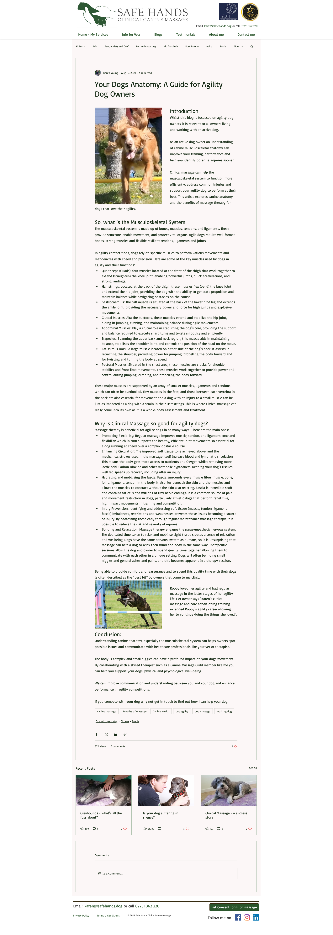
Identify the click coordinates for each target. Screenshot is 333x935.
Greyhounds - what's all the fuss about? (101, 815)
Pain (94, 46)
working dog (224, 711)
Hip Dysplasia (171, 46)
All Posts (80, 46)
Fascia (223, 46)
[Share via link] (125, 734)
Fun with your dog (146, 46)
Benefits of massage (134, 711)
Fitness (125, 721)
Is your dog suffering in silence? (160, 815)
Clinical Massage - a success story (226, 815)
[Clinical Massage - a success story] (228, 790)
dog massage (202, 711)
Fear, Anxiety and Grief (117, 46)
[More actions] (235, 72)
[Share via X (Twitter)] (106, 734)
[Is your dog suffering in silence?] (166, 790)
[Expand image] (128, 156)
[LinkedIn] (256, 917)
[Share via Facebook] (96, 734)
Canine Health (161, 711)
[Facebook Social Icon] (238, 917)
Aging (209, 46)
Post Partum (192, 46)
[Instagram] (247, 917)
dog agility (182, 711)
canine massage (106, 711)
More (236, 46)
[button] (252, 46)
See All (253, 767)
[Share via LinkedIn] (115, 734)
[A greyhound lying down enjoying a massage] (103, 790)
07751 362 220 (249, 26)
